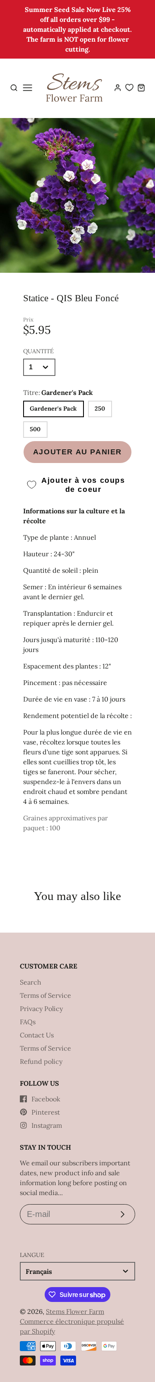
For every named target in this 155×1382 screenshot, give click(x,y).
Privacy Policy (41, 1008)
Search (30, 982)
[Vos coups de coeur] (129, 87)
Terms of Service (45, 995)
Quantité (38, 351)
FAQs (28, 1022)
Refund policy (41, 1061)
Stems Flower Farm (75, 1311)
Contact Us (37, 1035)
